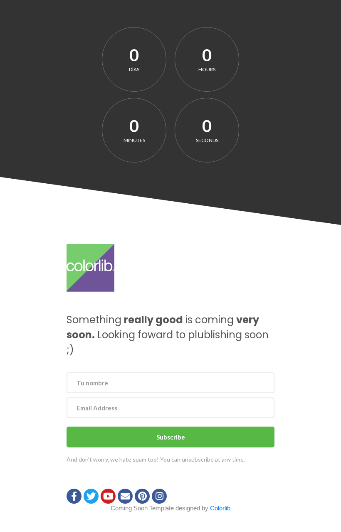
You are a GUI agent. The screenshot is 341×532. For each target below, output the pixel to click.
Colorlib (220, 508)
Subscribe (170, 437)
